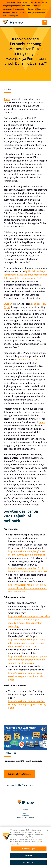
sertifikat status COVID (28, 359)
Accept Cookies (28, 862)
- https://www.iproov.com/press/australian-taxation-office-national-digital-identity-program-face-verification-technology (29, 619)
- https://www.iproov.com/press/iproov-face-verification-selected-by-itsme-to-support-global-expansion (27, 658)
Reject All (28, 856)
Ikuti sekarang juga (10, 15)
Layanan (8, 304)
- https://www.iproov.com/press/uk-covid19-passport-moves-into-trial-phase (26, 674)
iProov (7, 99)
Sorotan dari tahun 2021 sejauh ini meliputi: (23, 761)
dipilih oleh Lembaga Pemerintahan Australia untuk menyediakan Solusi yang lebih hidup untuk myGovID (25, 275)
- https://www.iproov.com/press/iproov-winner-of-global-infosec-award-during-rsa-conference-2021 (27, 586)
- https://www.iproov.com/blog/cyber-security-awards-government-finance (27, 551)
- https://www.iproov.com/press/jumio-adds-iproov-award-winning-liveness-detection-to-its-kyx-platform (27, 641)
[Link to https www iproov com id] (12, 20)
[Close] (47, 830)
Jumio (42, 422)
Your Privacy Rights (28, 849)
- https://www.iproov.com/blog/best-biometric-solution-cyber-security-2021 (27, 568)
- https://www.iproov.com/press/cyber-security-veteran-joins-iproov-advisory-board (27, 703)
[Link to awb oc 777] (44, 22)
